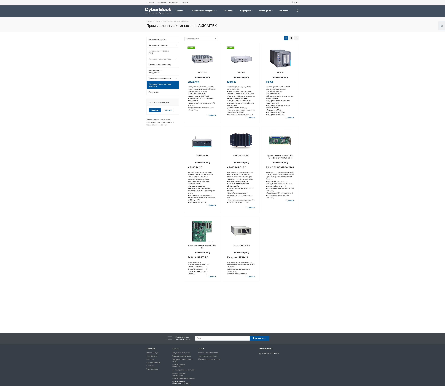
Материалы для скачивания (209, 359)
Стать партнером (153, 362)
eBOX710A (202, 72)
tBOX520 (241, 72)
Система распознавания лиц (160, 65)
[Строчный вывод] (291, 38)
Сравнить (212, 115)
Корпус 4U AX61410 (241, 245)
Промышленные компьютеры (160, 59)
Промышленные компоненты (160, 78)
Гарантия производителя (208, 353)
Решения (228, 11)
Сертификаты (151, 356)
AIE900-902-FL (202, 155)
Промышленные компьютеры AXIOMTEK (160, 85)
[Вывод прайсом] (296, 38)
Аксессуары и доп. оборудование (156, 71)
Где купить (284, 11)
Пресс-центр (265, 11)
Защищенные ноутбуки (158, 39)
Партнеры (150, 359)
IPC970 (280, 72)
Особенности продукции (203, 11)
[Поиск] (296, 10)
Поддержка (245, 11)
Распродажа (154, 92)
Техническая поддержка (207, 356)
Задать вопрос (152, 369)
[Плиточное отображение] (286, 38)
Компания (150, 349)
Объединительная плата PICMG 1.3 (202, 246)
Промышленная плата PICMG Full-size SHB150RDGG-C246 (280, 156)
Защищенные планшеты (158, 45)
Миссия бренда (152, 353)
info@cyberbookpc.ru (270, 353)
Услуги (201, 349)
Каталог (179, 11)
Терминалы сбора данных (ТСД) (159, 52)
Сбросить (168, 110)
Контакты (150, 366)
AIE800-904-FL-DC (241, 155)
